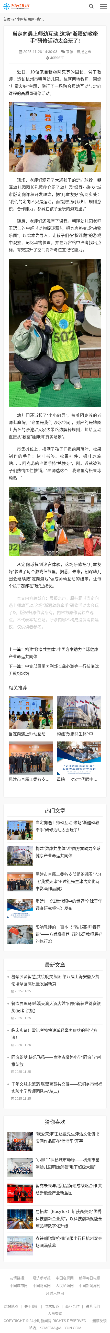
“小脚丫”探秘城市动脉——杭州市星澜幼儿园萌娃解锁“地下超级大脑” (68, 1163)
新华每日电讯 (89, 1278)
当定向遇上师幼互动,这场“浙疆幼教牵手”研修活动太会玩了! (67, 826)
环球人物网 (55, 1293)
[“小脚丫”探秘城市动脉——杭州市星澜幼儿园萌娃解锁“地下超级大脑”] (20, 1167)
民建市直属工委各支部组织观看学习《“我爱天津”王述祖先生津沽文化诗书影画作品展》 (68, 881)
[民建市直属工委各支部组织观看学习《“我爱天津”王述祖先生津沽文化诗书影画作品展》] (31, 758)
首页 (6, 19)
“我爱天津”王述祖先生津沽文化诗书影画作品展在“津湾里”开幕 (68, 1137)
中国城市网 (19, 1286)
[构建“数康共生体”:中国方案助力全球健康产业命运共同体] (79, 712)
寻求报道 (52, 1306)
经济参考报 (42, 1278)
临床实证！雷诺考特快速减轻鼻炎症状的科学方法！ (54, 1034)
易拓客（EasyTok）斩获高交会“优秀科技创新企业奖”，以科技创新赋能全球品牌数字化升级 (69, 1218)
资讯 (40, 19)
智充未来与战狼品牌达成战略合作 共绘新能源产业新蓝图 (69, 1189)
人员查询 (55, 1314)
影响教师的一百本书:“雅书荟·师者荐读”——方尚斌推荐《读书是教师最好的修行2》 (69, 934)
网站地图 (11, 1306)
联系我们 (93, 1306)
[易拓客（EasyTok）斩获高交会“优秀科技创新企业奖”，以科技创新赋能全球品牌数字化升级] (20, 1219)
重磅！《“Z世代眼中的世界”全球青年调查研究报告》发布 (69, 905)
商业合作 (72, 1306)
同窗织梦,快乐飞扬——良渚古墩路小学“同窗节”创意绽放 (56, 1061)
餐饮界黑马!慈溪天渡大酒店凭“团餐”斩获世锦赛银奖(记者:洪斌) (56, 1007)
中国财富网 (42, 1286)
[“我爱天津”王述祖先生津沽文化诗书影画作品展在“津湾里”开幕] (20, 1141)
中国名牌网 (65, 1278)
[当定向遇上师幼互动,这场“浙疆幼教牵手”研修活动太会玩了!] (31, 712)
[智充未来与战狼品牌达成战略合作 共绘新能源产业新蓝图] (20, 1193)
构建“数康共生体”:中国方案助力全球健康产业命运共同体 (68, 852)
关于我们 (31, 1306)
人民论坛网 (65, 1286)
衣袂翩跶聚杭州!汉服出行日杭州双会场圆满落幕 (69, 1242)
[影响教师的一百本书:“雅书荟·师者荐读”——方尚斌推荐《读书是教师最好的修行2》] (20, 934)
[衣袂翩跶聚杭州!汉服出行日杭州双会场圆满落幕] (20, 1245)
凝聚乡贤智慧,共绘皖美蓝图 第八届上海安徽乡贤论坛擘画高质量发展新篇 (55, 980)
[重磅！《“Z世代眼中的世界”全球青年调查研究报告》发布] (79, 758)
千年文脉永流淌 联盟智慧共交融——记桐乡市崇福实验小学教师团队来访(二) (56, 1088)
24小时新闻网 (43, 6)
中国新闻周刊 (89, 1286)
